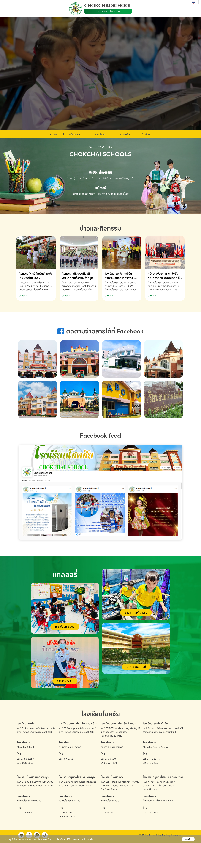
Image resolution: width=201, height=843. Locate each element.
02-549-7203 (150, 762)
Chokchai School (25, 747)
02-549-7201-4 (151, 758)
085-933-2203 (67, 816)
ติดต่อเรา (146, 134)
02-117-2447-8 (24, 812)
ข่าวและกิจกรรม (100, 134)
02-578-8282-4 (25, 758)
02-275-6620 (108, 758)
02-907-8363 (66, 758)
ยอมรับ (188, 839)
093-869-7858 (109, 762)
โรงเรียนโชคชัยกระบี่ (110, 800)
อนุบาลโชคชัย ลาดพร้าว (70, 747)
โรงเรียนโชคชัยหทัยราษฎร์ (29, 800)
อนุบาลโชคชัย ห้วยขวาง (112, 747)
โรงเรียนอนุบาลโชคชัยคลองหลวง (158, 800)
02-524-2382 (150, 812)
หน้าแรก (53, 134)
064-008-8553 (25, 762)
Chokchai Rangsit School (155, 747)
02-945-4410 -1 (67, 812)
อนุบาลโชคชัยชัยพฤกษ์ (69, 800)
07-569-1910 (107, 812)
